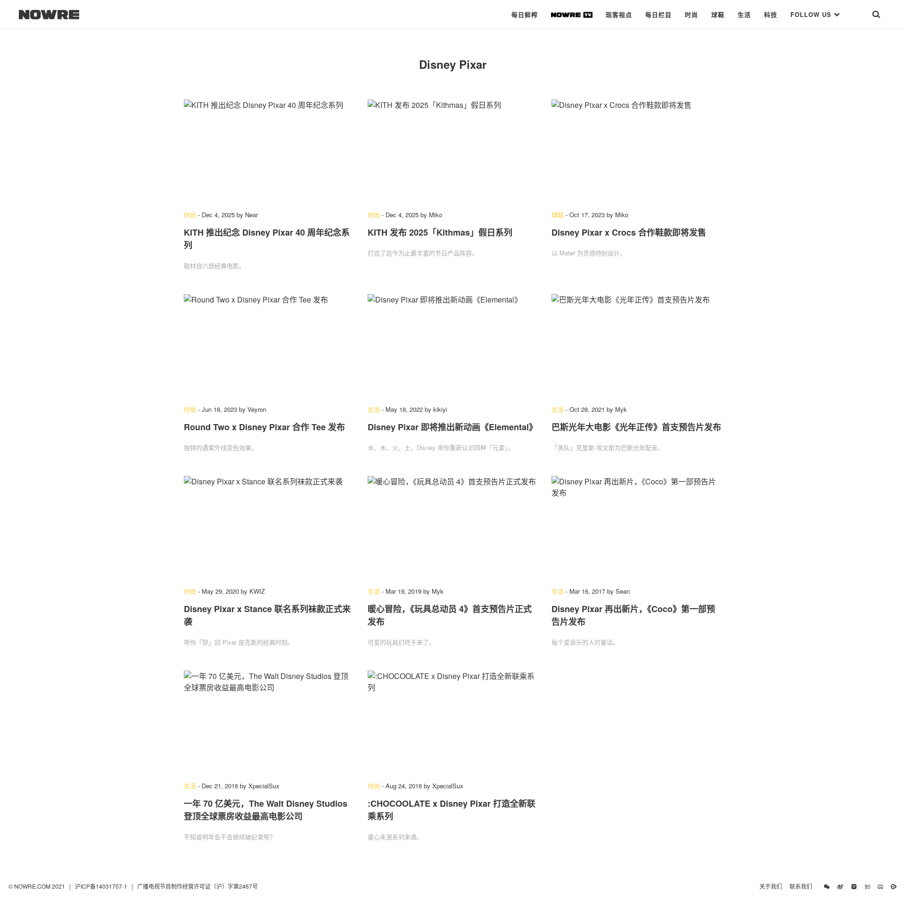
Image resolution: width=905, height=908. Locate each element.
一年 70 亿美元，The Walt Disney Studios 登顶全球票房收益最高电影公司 (265, 809)
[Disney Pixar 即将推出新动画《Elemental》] (452, 345)
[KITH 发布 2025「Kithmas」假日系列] (452, 150)
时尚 (691, 14)
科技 (770, 14)
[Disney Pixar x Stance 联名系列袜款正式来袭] (269, 527)
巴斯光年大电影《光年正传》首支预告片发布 (636, 427)
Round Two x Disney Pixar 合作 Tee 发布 (264, 427)
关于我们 (770, 886)
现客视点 (619, 14)
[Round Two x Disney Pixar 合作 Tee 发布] (269, 345)
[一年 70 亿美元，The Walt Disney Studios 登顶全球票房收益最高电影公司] (269, 721)
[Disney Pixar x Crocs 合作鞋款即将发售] (636, 150)
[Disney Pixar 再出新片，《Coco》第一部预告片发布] (636, 527)
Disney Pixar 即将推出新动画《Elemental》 (452, 427)
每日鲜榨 (524, 14)
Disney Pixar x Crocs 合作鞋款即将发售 (628, 232)
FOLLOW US (812, 14)
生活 (744, 14)
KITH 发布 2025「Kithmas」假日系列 (440, 232)
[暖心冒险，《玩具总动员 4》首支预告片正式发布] (452, 527)
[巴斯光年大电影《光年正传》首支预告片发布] (636, 345)
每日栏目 (658, 14)
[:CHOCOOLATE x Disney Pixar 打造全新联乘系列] (452, 721)
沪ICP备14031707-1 (102, 886)
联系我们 (803, 886)
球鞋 (717, 14)
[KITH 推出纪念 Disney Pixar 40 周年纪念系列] (269, 150)
